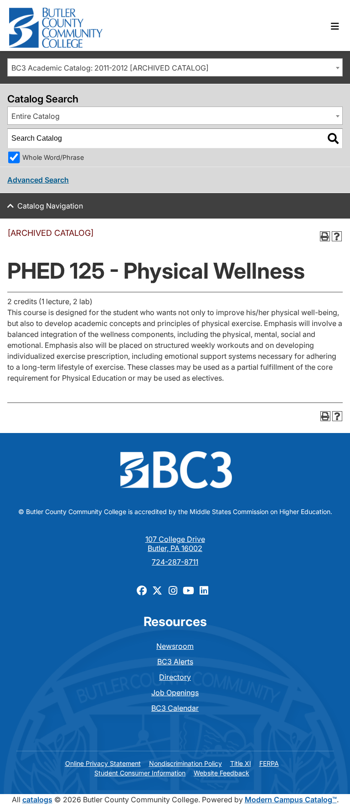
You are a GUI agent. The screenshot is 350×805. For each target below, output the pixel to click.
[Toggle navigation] (335, 26)
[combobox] (175, 67)
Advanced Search (38, 179)
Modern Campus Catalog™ (291, 799)
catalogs (37, 799)
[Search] (333, 138)
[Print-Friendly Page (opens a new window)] (325, 236)
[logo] (56, 25)
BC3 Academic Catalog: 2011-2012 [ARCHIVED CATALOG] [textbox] (110, 67)
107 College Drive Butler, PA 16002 (175, 544)
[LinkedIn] (203, 590)
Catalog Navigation (50, 205)
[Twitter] (157, 590)
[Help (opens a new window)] (337, 236)
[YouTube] (188, 590)
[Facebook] (141, 590)
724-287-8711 (175, 561)
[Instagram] (172, 590)
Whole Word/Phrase (53, 157)
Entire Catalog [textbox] (35, 116)
